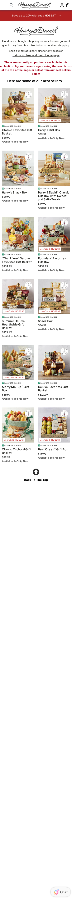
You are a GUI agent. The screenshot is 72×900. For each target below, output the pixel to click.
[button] (36, 15)
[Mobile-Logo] (34, 5)
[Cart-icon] (68, 5)
